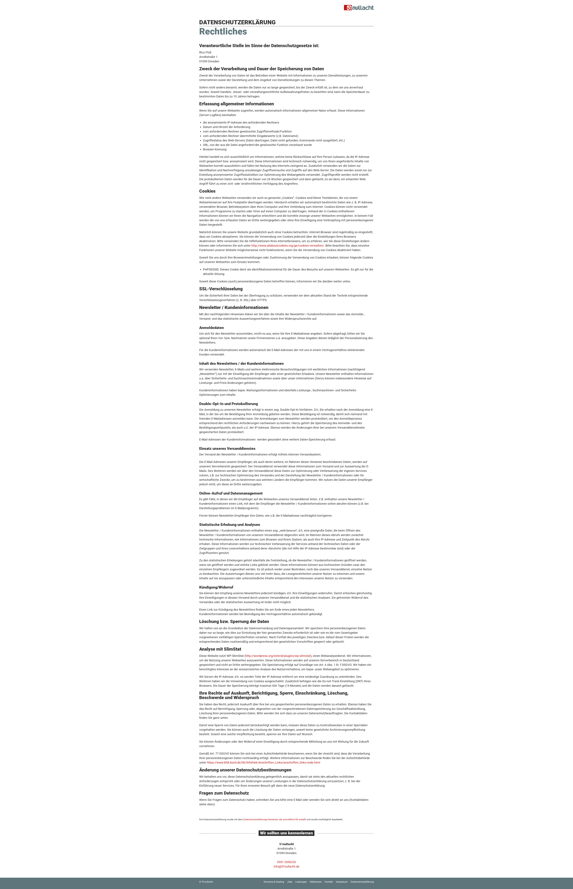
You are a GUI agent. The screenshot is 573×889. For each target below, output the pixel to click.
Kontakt (329, 882)
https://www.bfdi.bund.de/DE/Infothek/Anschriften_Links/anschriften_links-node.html (263, 762)
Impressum (342, 882)
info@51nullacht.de (286, 866)
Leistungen (301, 882)
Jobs (289, 882)
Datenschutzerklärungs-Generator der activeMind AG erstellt (274, 819)
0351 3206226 (286, 862)
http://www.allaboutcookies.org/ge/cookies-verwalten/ (287, 245)
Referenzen (316, 882)
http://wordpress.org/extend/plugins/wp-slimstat (278, 656)
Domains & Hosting (274, 882)
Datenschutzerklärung (362, 882)
